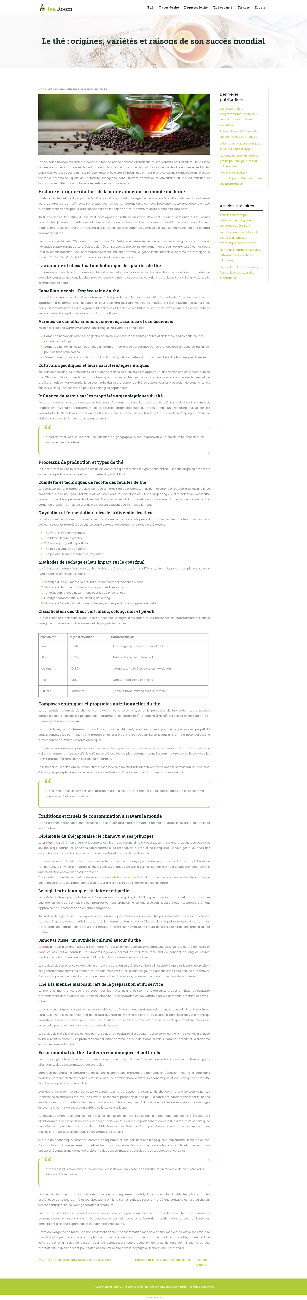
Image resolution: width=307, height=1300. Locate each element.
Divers (260, 7)
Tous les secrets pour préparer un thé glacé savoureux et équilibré (235, 220)
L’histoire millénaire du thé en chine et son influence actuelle (171, 1262)
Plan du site (153, 1297)
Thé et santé (222, 7)
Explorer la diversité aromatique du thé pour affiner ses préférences (241, 178)
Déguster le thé (196, 7)
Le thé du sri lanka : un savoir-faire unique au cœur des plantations (240, 272)
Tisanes (244, 7)
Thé (150, 7)
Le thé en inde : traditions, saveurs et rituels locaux (76, 1260)
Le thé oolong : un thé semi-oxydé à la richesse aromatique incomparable (239, 237)
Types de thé (169, 7)
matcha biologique (122, 877)
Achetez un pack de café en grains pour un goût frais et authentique (239, 161)
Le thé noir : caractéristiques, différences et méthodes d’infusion (240, 255)
